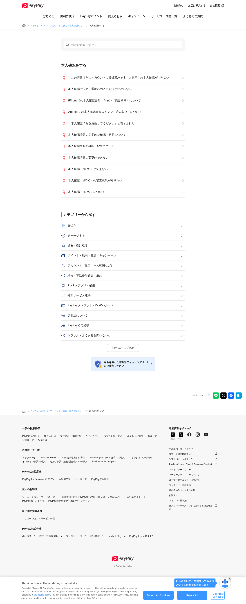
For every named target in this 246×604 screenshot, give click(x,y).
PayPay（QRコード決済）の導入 (107, 457)
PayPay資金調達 (100, 479)
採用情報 (95, 536)
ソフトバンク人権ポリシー (182, 459)
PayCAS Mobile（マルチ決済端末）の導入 (63, 457)
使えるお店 (115, 16)
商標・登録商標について (181, 454)
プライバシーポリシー (180, 469)
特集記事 (43, 440)
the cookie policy (42, 595)
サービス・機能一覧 (164, 16)
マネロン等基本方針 (179, 500)
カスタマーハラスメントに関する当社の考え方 (190, 507)
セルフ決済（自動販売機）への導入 (68, 461)
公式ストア (28, 440)
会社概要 (215, 5)
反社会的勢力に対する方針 (182, 490)
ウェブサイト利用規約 (180, 485)
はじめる (48, 16)
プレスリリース (74, 536)
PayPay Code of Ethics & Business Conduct (190, 464)
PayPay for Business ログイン (38, 479)
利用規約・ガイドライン (181, 448)
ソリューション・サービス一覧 (38, 497)
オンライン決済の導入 (34, 461)
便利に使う (67, 16)
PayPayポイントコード (138, 497)
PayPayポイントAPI (33, 500)
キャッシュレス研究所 (140, 457)
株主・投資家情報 (48, 536)
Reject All (192, 595)
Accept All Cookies (158, 595)
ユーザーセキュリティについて (184, 480)
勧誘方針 (173, 495)
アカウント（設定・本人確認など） (67, 25)
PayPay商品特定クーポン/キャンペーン (69, 500)
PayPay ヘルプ (38, 25)
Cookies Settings (218, 595)
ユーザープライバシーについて (184, 474)
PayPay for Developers (104, 461)
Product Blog (114, 536)
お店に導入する (197, 5)
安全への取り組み (113, 435)
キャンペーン (137, 16)
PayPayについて (31, 435)
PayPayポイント (91, 16)
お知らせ (179, 5)
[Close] (239, 582)
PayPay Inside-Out (139, 536)
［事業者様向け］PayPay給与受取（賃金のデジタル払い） (90, 497)
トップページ (29, 457)
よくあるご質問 (193, 16)
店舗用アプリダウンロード (73, 479)
